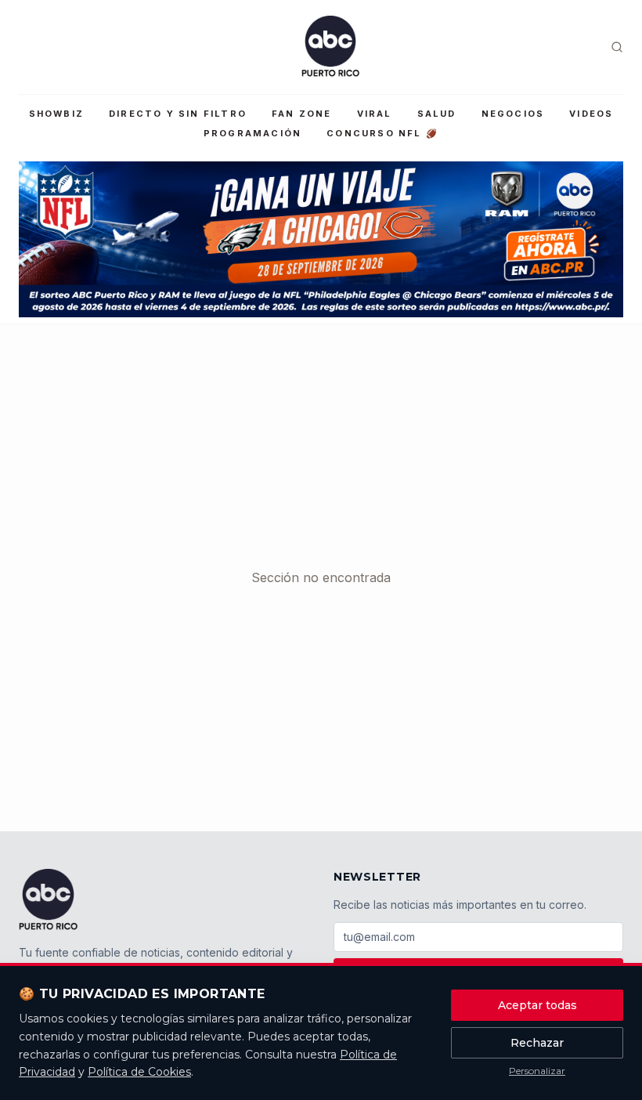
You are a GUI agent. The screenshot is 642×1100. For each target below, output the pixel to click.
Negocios (513, 113)
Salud (436, 113)
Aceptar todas (537, 1005)
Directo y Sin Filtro (178, 113)
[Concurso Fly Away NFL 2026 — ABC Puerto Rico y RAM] (321, 239)
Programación (252, 133)
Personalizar (537, 1070)
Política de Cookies (139, 1072)
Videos (591, 113)
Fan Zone (302, 113)
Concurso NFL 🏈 (382, 133)
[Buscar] (617, 47)
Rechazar (537, 1043)
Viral (374, 113)
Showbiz (56, 113)
